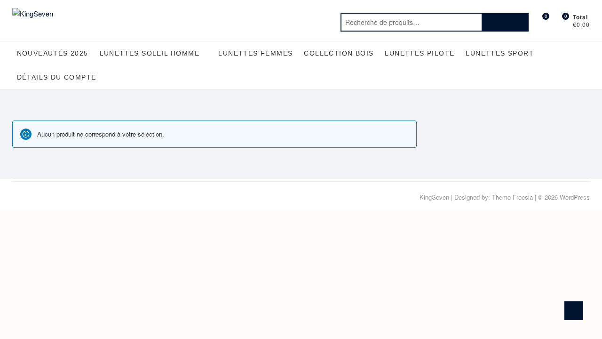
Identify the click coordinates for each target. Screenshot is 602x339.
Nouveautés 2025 (52, 53)
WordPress (575, 197)
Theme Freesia (512, 197)
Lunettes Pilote (419, 53)
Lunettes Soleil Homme (149, 53)
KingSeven (434, 197)
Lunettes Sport (500, 53)
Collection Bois (338, 53)
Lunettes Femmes (255, 53)
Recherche (505, 22)
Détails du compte (56, 77)
